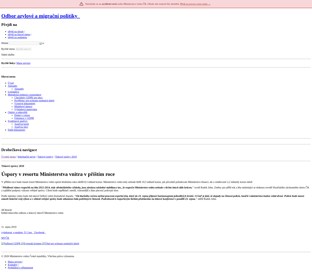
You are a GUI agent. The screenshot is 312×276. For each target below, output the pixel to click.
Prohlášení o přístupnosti (20, 267)
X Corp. (28, 232)
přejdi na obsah (15, 31)
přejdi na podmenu (17, 37)
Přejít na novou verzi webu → (195, 4)
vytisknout (6, 232)
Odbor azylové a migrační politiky (40, 16)
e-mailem (18, 232)
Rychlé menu (8, 49)
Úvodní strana (8, 156)
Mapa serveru (23, 63)
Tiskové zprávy (45, 156)
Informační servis (26, 156)
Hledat (4, 43)
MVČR (5, 238)
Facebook (39, 232)
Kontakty (12, 264)
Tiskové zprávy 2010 (66, 156)
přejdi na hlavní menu (19, 34)
